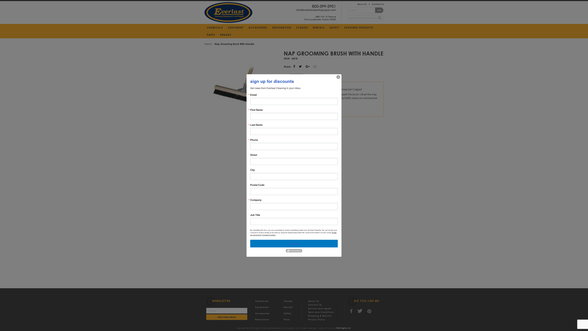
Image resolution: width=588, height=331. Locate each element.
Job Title (255, 215)
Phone (254, 140)
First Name (256, 110)
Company (256, 200)
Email (253, 95)
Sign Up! (294, 243)
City (252, 170)
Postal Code (257, 185)
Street (253, 155)
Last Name (256, 125)
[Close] (338, 77)
